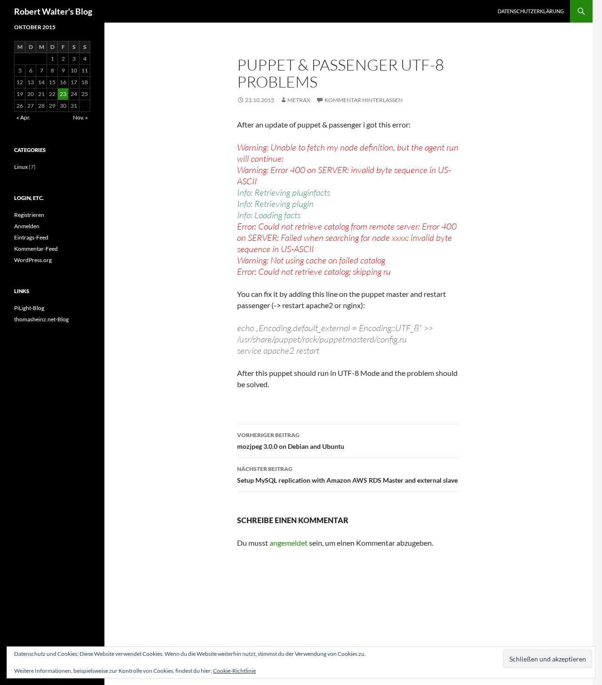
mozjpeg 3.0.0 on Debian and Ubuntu (290, 440)
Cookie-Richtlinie (234, 670)
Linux (21, 166)
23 (63, 93)
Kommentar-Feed (36, 248)
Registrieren (29, 214)
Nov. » (80, 117)
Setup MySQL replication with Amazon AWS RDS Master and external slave (347, 474)
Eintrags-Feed (31, 237)
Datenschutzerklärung (531, 11)
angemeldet (288, 542)
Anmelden (27, 226)
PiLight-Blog (29, 307)
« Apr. (23, 117)
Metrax (298, 100)
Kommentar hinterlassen (364, 100)
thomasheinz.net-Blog (41, 319)
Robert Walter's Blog (53, 11)
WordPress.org (33, 259)
